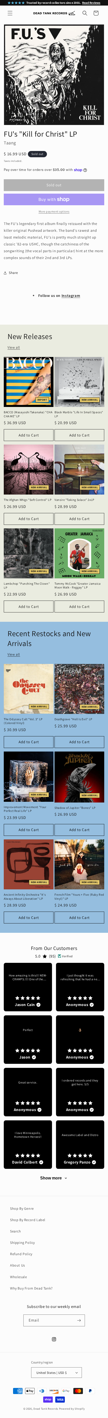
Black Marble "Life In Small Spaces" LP (79, 414)
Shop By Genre (22, 1208)
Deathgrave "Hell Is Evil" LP (73, 719)
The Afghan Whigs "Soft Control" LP (27, 500)
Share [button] (13, 272)
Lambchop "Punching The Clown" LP (27, 585)
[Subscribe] (79, 1320)
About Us (17, 1265)
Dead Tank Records (45, 1408)
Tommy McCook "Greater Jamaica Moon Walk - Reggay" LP (77, 585)
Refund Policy (21, 1254)
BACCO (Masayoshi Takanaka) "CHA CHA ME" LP (28, 414)
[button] (10, 13)
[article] (28, 987)
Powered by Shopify (72, 1408)
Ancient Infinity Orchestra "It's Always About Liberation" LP (25, 896)
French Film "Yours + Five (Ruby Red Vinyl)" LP (79, 896)
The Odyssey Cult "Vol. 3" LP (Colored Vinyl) (23, 721)
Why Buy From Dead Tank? (31, 1288)
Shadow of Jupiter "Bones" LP (75, 808)
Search (15, 1231)
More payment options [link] (54, 211)
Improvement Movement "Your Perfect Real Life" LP (25, 809)
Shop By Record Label (27, 1220)
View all (14, 347)
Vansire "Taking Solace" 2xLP (74, 500)
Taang (10, 143)
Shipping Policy (22, 1242)
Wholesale (18, 1277)
